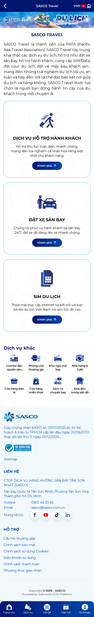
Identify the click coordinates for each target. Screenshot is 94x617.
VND (77, 6)
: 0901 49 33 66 (41, 502)
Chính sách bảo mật (19, 545)
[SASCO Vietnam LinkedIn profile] (67, 514)
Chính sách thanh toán (21, 564)
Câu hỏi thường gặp (19, 538)
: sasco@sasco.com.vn (47, 508)
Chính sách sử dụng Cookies (26, 551)
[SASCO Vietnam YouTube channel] (45, 514)
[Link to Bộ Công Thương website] (17, 448)
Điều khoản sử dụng (20, 558)
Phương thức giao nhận (23, 570)
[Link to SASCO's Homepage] (21, 417)
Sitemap (10, 459)
